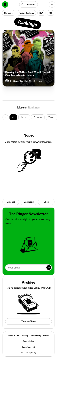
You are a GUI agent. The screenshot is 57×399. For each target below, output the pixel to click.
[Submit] (48, 267)
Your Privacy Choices (40, 335)
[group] (33, 117)
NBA (41, 13)
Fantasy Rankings (26, 13)
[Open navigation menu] (52, 4)
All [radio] (13, 117)
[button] (28, 4)
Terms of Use (13, 335)
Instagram (26, 347)
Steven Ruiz (18, 81)
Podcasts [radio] (38, 117)
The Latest (8, 13)
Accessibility (28, 341)
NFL (50, 13)
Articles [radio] (24, 117)
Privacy (25, 335)
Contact (11, 201)
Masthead (29, 201)
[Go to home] (5, 4)
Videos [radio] (51, 117)
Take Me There (28, 321)
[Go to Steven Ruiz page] (7, 81)
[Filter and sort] (5, 117)
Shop (46, 201)
